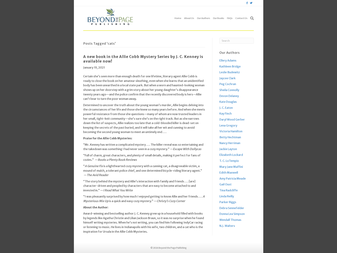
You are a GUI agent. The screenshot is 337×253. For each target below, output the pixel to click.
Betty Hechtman (230, 137)
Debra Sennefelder (231, 208)
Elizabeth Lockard (231, 155)
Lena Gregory (228, 125)
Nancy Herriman (229, 143)
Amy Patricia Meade (232, 178)
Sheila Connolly (229, 90)
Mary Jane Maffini (231, 166)
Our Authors (203, 18)
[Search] (251, 18)
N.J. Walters (227, 226)
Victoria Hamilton (230, 131)
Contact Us (241, 18)
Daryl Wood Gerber (232, 119)
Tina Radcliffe (228, 190)
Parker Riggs (227, 202)
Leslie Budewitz (229, 72)
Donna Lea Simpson (232, 214)
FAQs (230, 18)
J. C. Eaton (226, 107)
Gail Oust (225, 184)
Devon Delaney (229, 96)
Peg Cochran (227, 84)
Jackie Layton (228, 149)
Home (177, 18)
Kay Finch (225, 113)
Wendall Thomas (230, 220)
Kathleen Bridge (230, 66)
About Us (189, 18)
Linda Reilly (226, 196)
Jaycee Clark (227, 78)
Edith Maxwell (228, 172)
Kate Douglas (228, 101)
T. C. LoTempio (229, 161)
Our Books (218, 18)
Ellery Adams (227, 60)
